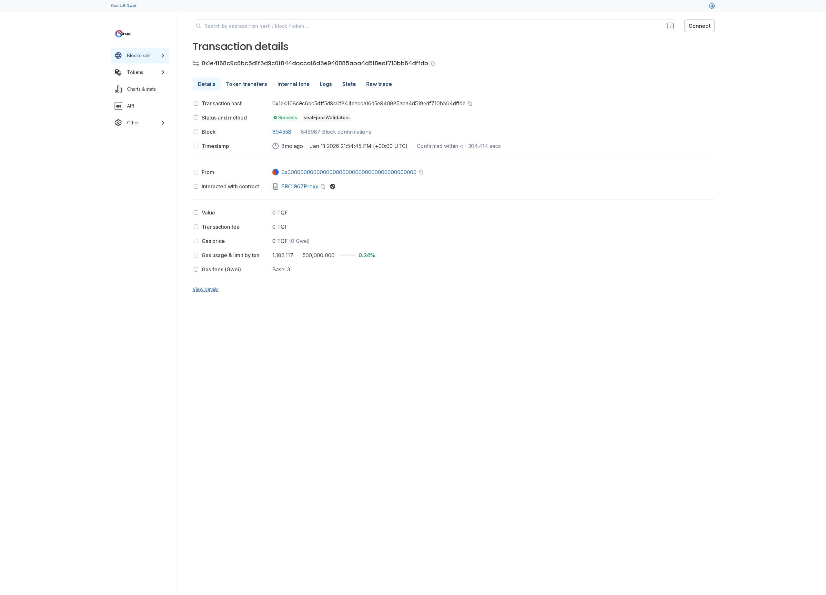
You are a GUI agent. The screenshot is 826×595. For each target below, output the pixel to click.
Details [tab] (207, 84)
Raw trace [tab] (379, 84)
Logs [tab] (326, 84)
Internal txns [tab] (293, 84)
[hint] (196, 103)
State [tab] (349, 84)
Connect (699, 26)
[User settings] (712, 6)
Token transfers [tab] (246, 84)
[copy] (434, 63)
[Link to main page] (134, 33)
